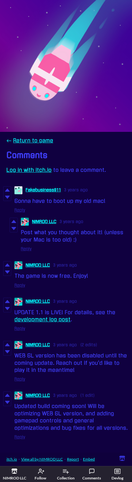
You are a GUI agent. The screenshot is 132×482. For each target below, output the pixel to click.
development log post (42, 319)
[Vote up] (7, 190)
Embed (89, 459)
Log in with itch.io (29, 170)
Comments (91, 478)
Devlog (117, 478)
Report (73, 459)
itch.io (11, 459)
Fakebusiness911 (43, 190)
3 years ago (76, 190)
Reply (19, 210)
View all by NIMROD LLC (42, 459)
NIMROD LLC (44, 222)
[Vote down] (7, 197)
